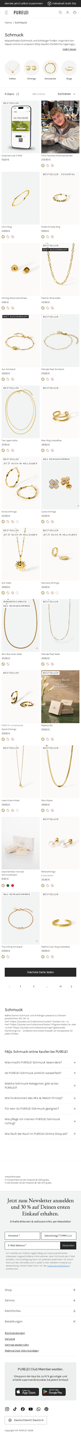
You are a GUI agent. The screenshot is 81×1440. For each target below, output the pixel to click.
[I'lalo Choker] (60, 771)
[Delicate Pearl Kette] (60, 625)
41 (60, 986)
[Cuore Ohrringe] (60, 483)
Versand (10, 1339)
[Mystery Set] (60, 696)
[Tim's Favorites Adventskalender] (60, 127)
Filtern (9, 94)
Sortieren (64, 94)
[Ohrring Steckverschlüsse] (21, 269)
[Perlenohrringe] (60, 843)
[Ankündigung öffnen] (40, 3)
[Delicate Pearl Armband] (60, 340)
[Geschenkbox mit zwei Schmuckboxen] (21, 843)
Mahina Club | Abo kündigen (22, 1350)
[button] (60, 12)
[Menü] (6, 12)
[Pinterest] (46, 1409)
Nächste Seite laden (40, 972)
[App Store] (27, 1392)
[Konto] (67, 12)
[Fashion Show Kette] (60, 269)
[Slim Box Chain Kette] (21, 625)
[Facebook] (22, 1409)
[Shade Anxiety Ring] (60, 198)
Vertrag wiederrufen (17, 1344)
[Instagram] (7, 1409)
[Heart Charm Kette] (21, 771)
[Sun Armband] (21, 340)
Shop (8, 1290)
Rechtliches (13, 1311)
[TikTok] (15, 1409)
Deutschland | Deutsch (29, 1420)
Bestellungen (13, 1321)
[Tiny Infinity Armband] (21, 918)
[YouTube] (30, 1409)
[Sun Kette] (21, 554)
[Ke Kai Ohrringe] (21, 483)
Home (8, 22)
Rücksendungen (15, 1333)
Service (9, 1300)
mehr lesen (69, 49)
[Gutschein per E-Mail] (21, 127)
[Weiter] (71, 986)
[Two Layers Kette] (21, 411)
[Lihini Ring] (21, 198)
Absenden (68, 1245)
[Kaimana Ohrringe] (60, 554)
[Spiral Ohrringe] (21, 696)
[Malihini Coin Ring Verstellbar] (60, 918)
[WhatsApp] (38, 1409)
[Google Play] (54, 1392)
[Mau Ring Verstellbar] (60, 411)
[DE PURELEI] (21, 12)
